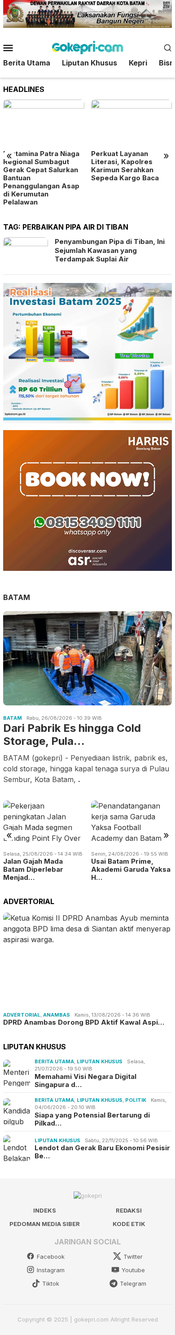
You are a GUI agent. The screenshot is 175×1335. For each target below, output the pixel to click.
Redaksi (129, 1210)
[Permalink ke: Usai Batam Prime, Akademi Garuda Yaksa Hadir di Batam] (131, 823)
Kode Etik (129, 1223)
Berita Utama (54, 1061)
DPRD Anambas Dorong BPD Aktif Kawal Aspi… (83, 1022)
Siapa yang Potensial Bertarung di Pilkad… (92, 1119)
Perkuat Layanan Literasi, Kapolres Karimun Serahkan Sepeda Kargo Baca (125, 166)
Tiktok (50, 1283)
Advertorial (21, 1015)
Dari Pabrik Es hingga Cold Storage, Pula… (72, 735)
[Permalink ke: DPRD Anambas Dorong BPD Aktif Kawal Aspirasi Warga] (87, 960)
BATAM (16, 597)
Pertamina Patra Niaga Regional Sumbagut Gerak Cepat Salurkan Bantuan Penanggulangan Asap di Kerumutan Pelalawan (41, 178)
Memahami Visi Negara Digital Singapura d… (85, 1081)
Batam (12, 718)
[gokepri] (87, 46)
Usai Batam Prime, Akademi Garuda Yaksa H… (131, 869)
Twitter (133, 1256)
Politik (135, 1100)
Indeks (44, 1210)
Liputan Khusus (99, 1061)
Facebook (51, 1256)
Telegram (133, 1283)
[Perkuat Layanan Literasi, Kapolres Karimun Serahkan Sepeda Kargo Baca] (131, 122)
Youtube (133, 1270)
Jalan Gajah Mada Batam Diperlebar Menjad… (33, 869)
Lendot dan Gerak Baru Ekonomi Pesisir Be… (102, 1152)
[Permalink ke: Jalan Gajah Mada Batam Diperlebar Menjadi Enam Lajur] (43, 823)
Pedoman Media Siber (44, 1223)
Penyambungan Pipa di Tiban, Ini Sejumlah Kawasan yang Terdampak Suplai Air (110, 250)
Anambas (56, 1015)
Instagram (51, 1270)
